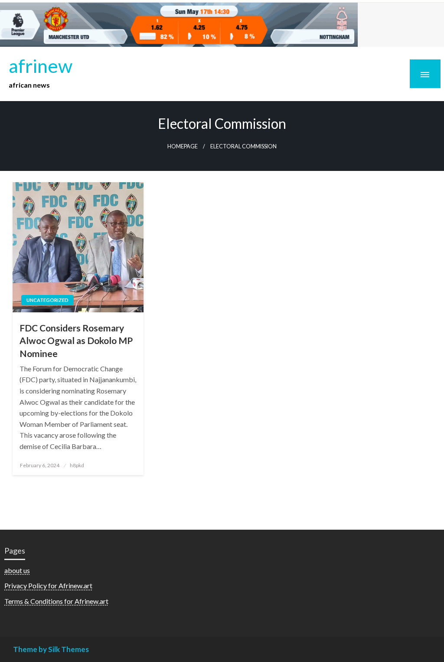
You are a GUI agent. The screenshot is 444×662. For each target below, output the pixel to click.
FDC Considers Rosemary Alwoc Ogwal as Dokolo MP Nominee (76, 340)
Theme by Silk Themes (51, 649)
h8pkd (77, 465)
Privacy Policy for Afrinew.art (48, 585)
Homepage (182, 146)
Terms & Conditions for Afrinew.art (56, 601)
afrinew (40, 65)
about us (17, 570)
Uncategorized (47, 300)
